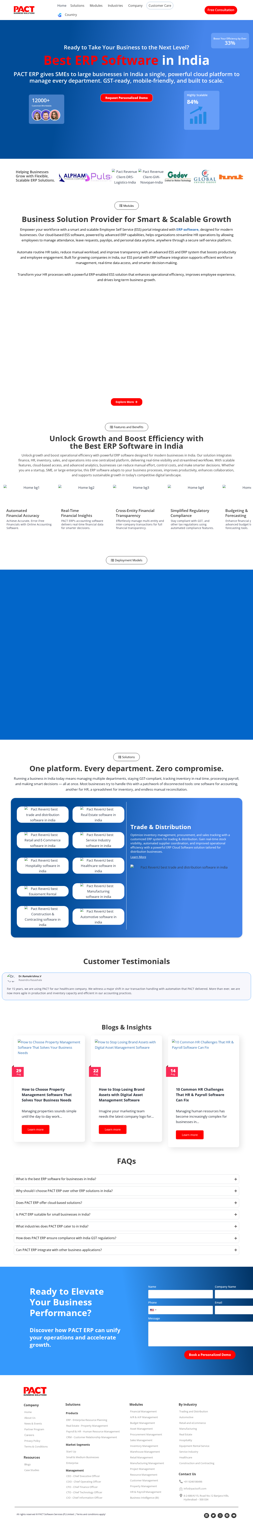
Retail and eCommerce (192, 1423)
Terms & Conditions (36, 1446)
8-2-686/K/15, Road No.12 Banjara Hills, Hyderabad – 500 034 (206, 1497)
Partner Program (34, 1429)
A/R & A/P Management (144, 1417)
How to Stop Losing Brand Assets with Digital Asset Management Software (121, 1094)
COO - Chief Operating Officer (83, 1481)
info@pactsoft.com (195, 1488)
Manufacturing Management (147, 1463)
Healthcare (185, 1457)
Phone (152, 1302)
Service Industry (188, 1451)
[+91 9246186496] (181, 1482)
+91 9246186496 (193, 1481)
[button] (126, 206)
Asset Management (141, 1428)
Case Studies (31, 1470)
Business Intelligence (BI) (144, 1497)
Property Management (143, 1486)
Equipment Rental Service (194, 1446)
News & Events (33, 1423)
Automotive (186, 1417)
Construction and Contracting (196, 1463)
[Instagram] (220, 1515)
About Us (29, 1418)
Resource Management (143, 1474)
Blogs (27, 1464)
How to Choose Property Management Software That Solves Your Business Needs (47, 1094)
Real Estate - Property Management (87, 1425)
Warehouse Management (145, 1451)
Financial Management (143, 1411)
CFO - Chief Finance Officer (82, 1487)
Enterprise (72, 1463)
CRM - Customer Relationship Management (91, 1437)
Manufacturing (188, 1428)
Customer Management (144, 1480)
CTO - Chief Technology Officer (84, 1492)
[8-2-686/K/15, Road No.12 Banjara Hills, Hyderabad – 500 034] (181, 1496)
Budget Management (142, 1423)
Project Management (142, 1469)
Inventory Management (144, 1446)
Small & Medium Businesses (82, 1457)
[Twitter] (213, 1515)
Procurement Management (146, 1434)
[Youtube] (233, 1515)
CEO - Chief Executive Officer (83, 1476)
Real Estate (185, 1434)
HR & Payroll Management (145, 1492)
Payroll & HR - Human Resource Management (93, 1431)
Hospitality (185, 1440)
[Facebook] (227, 1515)
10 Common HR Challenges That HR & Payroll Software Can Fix (200, 1094)
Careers (29, 1435)
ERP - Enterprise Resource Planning (86, 1420)
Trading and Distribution (193, 1411)
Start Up (71, 1451)
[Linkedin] (206, 1515)
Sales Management (141, 1440)
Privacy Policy (32, 1441)
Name (152, 1287)
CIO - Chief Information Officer (84, 1497)
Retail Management (141, 1457)
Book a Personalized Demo (210, 1355)
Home (28, 1412)
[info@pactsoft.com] (181, 1488)
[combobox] (153, 1310)
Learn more (35, 1129)
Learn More (138, 857)
